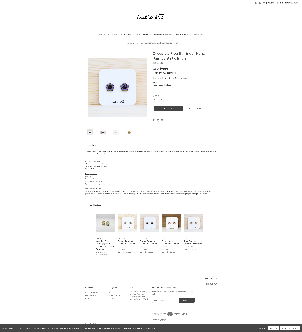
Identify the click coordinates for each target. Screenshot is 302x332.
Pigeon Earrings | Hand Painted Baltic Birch (127, 243)
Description (92, 145)
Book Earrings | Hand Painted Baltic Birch (171, 243)
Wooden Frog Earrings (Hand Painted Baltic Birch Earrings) (105, 245)
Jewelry (102, 35)
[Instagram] (260, 3)
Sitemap (88, 302)
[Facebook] (256, 3)
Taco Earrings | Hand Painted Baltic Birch (193, 242)
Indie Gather (142, 35)
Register (289, 3)
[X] (158, 120)
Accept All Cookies (290, 328)
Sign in (280, 3)
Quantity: (156, 96)
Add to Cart (105, 225)
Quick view (105, 221)
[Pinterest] (264, 3)
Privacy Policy (182, 35)
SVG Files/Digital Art (121, 35)
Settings (261, 328)
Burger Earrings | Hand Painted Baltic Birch (149, 243)
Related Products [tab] (94, 205)
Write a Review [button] (182, 78)
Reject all (274, 328)
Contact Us (198, 35)
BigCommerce (97, 324)
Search (271, 3)
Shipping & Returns (163, 35)
